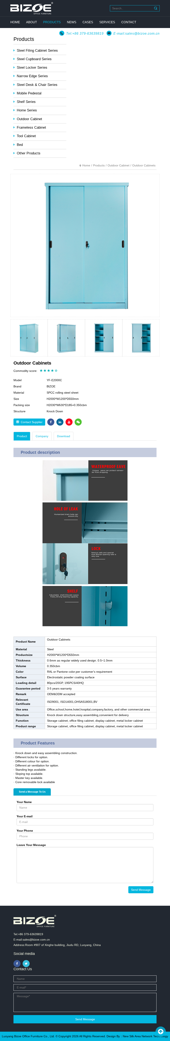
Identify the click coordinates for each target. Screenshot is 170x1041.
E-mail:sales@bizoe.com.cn (136, 33)
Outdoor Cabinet (29, 119)
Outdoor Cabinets (143, 165)
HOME (15, 22)
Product (22, 436)
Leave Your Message (31, 845)
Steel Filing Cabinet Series (37, 50)
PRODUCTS (52, 22)
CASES (88, 22)
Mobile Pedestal (29, 93)
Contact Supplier (30, 422)
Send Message (141, 889)
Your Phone (25, 830)
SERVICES (107, 22)
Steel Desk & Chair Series (37, 85)
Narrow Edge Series (32, 76)
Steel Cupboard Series (34, 59)
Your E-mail (25, 816)
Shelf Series (26, 102)
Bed (20, 145)
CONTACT (128, 22)
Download (63, 436)
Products (99, 165)
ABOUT (31, 22)
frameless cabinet (31, 127)
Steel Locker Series (32, 68)
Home (86, 165)
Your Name (24, 802)
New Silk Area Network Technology (145, 1036)
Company (42, 436)
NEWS (71, 22)
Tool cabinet (26, 136)
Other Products (28, 153)
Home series (27, 110)
